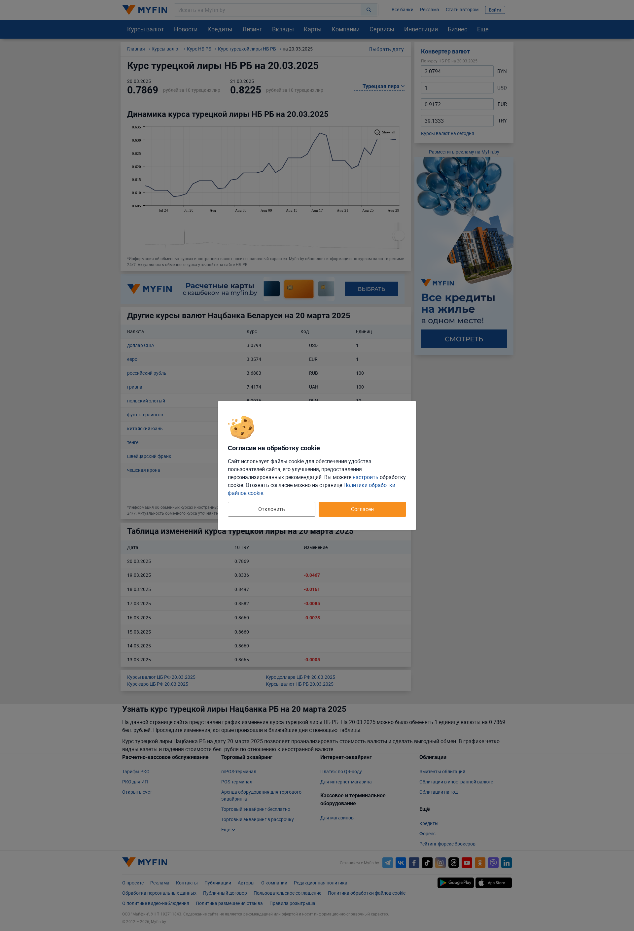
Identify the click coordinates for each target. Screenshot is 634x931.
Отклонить (271, 509)
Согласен (362, 509)
